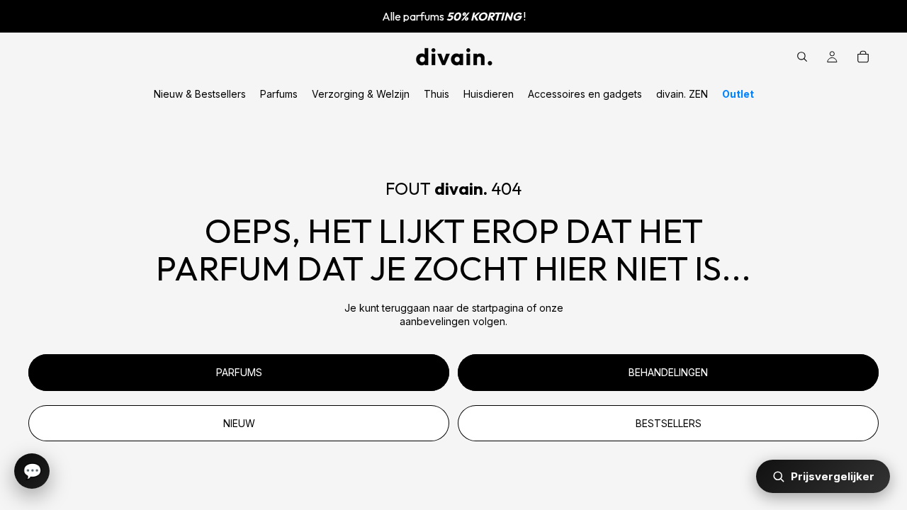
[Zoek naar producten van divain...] (802, 56)
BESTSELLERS (669, 423)
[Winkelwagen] (863, 56)
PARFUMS (239, 372)
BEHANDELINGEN (668, 372)
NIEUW (239, 423)
